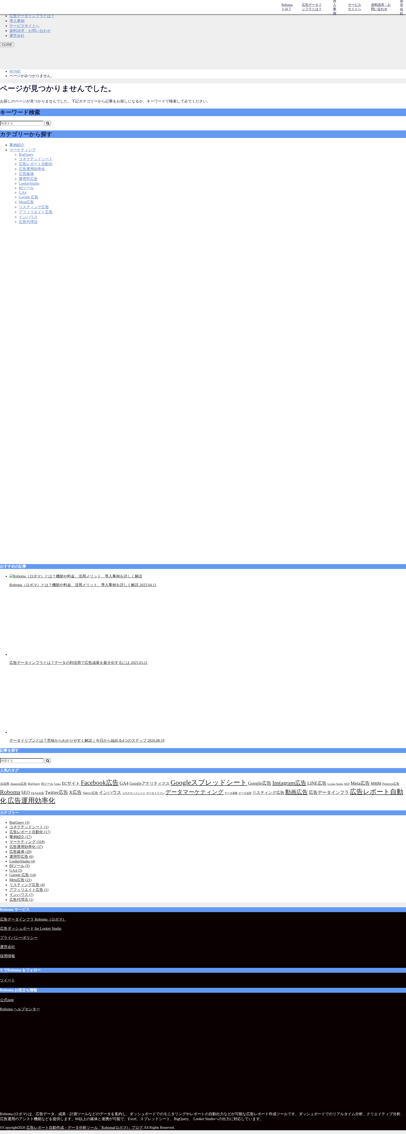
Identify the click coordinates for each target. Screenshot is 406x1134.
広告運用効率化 (32, 169)
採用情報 (7, 956)
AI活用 (4, 783)
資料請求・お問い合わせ (381, 7)
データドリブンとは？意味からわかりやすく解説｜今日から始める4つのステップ (86, 740)
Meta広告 (26, 202)
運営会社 (16, 36)
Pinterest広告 (390, 783)
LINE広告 (317, 783)
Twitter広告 (56, 792)
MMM (376, 783)
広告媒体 (26, 174)
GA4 (22, 193)
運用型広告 (28, 179)
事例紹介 (16, 145)
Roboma (10, 792)
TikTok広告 (37, 793)
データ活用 (244, 793)
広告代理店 (28, 222)
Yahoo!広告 (90, 793)
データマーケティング (194, 792)
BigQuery (26, 155)
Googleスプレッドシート (209, 782)
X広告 (75, 792)
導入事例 (16, 21)
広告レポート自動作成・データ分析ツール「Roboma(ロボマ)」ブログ (84, 1128)
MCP (347, 784)
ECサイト (71, 783)
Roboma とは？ (287, 7)
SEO (25, 792)
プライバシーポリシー (19, 938)
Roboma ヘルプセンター (20, 1009)
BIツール (26, 188)
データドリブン (155, 793)
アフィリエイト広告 (36, 212)
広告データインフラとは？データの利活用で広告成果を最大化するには (78, 663)
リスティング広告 (34, 207)
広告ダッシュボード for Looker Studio (30, 928)
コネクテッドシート (36, 159)
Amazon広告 (18, 783)
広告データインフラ (329, 792)
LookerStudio (29, 183)
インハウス (28, 217)
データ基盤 (231, 793)
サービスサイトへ (354, 7)
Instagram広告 (289, 783)
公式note (7, 1000)
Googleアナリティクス (149, 783)
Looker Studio (335, 784)
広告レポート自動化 (36, 164)
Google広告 (259, 783)
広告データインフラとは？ (312, 7)
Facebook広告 (100, 782)
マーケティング (22, 150)
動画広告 (296, 792)
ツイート (7, 980)
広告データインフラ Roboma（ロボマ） (33, 919)
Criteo (57, 784)
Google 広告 (28, 197)
